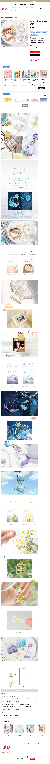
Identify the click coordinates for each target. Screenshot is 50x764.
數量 (31, 45)
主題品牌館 (21, 10)
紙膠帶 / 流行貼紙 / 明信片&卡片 (17, 7)
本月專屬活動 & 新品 (22, 4)
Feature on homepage (9, 17)
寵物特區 (32, 10)
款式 (31, 37)
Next (26, 33)
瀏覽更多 (25, 105)
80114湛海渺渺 (33, 38)
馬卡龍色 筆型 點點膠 (8, 80)
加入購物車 (41, 88)
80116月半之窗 (33, 40)
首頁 (2, 17)
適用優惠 (32, 30)
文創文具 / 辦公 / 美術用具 (29, 7)
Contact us (28, 743)
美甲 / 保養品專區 (31, 4)
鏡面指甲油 (43, 79)
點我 (34, 1)
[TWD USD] (40, 8)
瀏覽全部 (44, 68)
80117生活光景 (41, 40)
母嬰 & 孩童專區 (14, 10)
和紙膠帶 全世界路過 (26, 80)
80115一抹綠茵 (41, 38)
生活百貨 (27, 10)
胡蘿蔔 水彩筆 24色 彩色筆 (17, 80)
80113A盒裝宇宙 (41, 42)
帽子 (16, 4)
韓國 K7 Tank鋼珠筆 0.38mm (35, 80)
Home (12, 4)
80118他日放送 (33, 42)
